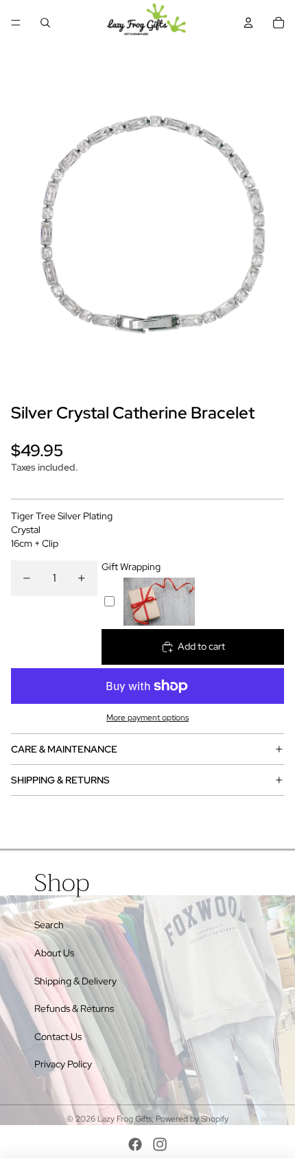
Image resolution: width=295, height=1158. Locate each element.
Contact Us (58, 1036)
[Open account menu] (248, 23)
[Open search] (45, 23)
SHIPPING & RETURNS (60, 780)
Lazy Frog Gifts (124, 1118)
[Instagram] (160, 1144)
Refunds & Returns (74, 1008)
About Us (54, 953)
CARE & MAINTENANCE (64, 749)
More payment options (147, 717)
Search (49, 925)
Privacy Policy (63, 1064)
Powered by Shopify (192, 1118)
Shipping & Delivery (75, 981)
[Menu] (16, 22)
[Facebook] (135, 1144)
